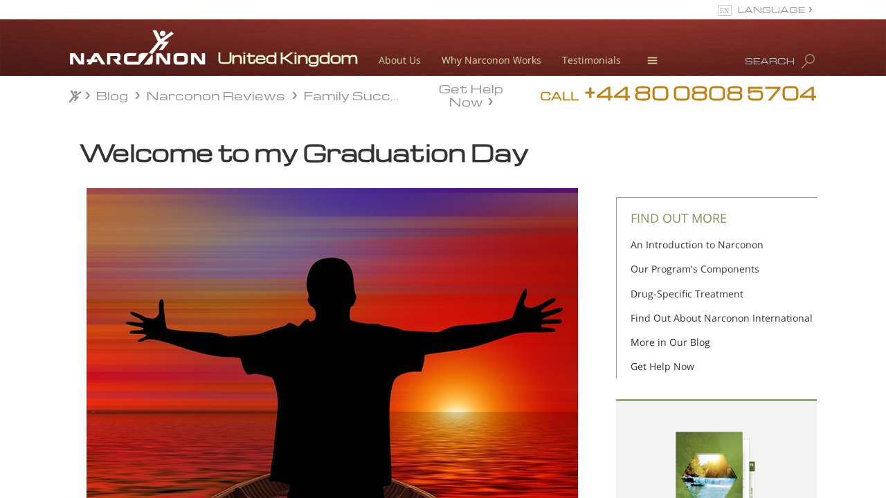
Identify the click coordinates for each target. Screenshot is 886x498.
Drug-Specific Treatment (687, 293)
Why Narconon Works (491, 59)
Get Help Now (471, 94)
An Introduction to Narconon (697, 244)
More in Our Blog (670, 342)
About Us (400, 59)
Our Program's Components (695, 268)
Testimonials (591, 59)
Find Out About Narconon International (722, 317)
